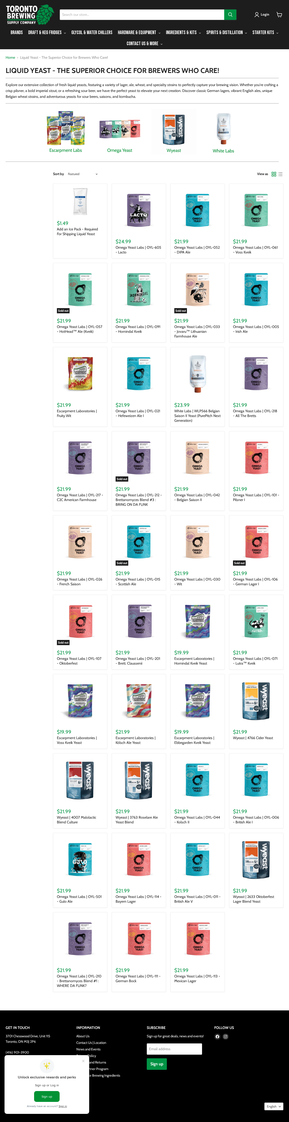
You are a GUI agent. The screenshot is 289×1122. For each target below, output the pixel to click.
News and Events (88, 1049)
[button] (262, 14)
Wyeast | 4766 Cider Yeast (253, 738)
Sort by (58, 174)
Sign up (156, 1063)
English (272, 1106)
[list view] (280, 174)
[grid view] (274, 174)
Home (10, 58)
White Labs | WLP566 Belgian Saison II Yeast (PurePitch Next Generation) (197, 416)
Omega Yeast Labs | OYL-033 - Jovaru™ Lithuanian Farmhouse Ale (197, 331)
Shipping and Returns (91, 1062)
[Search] (230, 14)
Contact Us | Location (91, 1043)
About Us (82, 1036)
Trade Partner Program (92, 1069)
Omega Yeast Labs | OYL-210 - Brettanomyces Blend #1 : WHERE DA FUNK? (79, 981)
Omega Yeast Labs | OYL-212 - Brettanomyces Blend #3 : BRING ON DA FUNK (139, 500)
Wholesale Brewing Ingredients (98, 1075)
